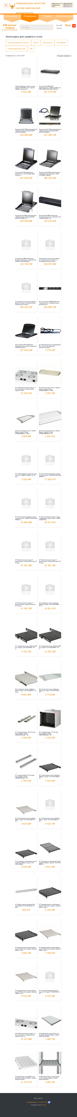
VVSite (44, 1105)
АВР (31, 49)
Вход (68, 25)
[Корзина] (74, 27)
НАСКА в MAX (43, 1102)
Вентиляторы (47, 42)
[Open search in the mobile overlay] (36, 27)
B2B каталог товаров (9, 27)
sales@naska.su (67, 6)
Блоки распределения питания (18, 42)
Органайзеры (61, 42)
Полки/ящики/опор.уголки (16, 49)
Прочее (36, 42)
